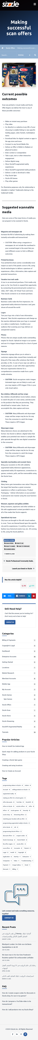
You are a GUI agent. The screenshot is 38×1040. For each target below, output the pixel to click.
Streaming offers (20, 814)
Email (27, 865)
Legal (5, 852)
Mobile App (6, 684)
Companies (7, 861)
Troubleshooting (27, 861)
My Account (6, 689)
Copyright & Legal (8, 646)
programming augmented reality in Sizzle (16, 823)
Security (26, 810)
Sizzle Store (6, 716)
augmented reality (9, 793)
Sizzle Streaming (8, 721)
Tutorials (5, 732)
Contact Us (10, 622)
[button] (35, 4)
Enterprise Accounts (9, 657)
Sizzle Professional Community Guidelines (21, 561)
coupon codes (21, 835)
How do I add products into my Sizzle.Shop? (17, 1010)
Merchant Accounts (9, 678)
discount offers (8, 835)
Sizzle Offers (10, 48)
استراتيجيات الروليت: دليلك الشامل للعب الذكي (18, 976)
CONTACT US (9, 918)
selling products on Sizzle (20, 789)
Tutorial (27, 848)
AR (16, 827)
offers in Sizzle (8, 806)
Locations (5, 668)
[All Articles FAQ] (19, 55)
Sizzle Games (7, 695)
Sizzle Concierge (9, 840)
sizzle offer (21, 844)
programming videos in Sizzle (13, 785)
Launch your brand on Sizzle (22, 569)
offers (6, 810)
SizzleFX (29, 802)
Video (16, 861)
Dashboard (6, 651)
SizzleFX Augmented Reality (12, 727)
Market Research (8, 673)
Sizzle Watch (22, 840)
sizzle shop (7, 814)
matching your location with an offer (14, 819)
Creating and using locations (12, 765)
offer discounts (8, 802)
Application (7, 856)
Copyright (22, 852)
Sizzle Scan (6, 710)
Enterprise (27, 856)
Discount (6, 869)
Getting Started (7, 662)
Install (13, 852)
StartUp (17, 856)
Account (6, 789)
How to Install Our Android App (13, 746)
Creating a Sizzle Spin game (12, 760)
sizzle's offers (21, 806)
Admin (28, 785)
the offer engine (8, 844)
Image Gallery (17, 865)
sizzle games (16, 810)
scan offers (7, 848)
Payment (6, 865)
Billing (15, 869)
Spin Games (8, 699)
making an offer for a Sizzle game (14, 798)
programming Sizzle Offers (12, 831)
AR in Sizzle (7, 827)
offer (31, 806)
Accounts (18, 848)
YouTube (20, 802)
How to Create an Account (11, 771)
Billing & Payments (9, 640)
